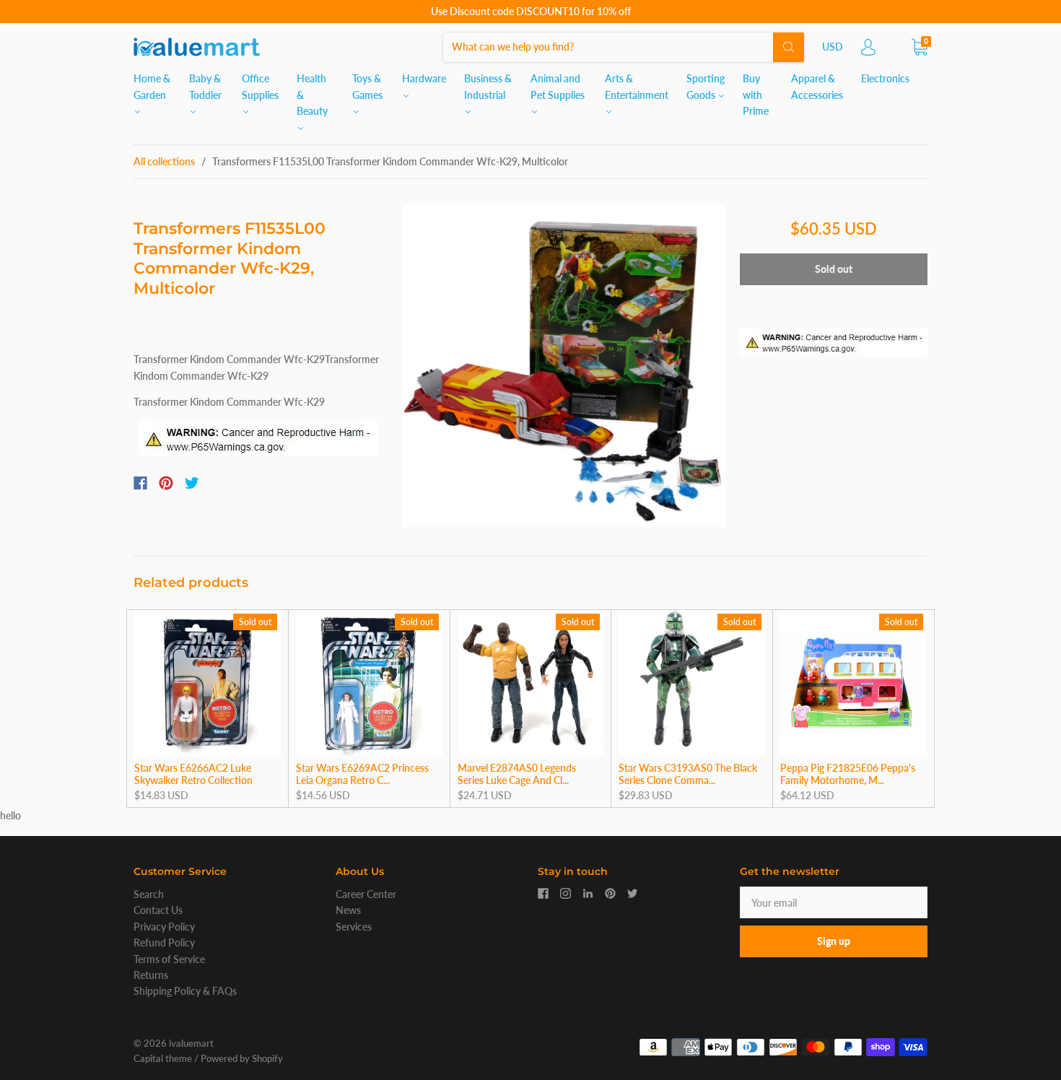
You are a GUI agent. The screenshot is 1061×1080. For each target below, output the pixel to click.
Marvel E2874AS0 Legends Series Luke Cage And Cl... (517, 774)
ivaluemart (191, 1043)
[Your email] (833, 902)
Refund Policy (164, 942)
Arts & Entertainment (636, 86)
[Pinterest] (166, 483)
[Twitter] (192, 483)
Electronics (885, 78)
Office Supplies (260, 86)
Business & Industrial (488, 86)
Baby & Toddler (205, 86)
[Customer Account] (868, 51)
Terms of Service (169, 959)
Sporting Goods (705, 86)
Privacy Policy (164, 926)
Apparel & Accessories (817, 86)
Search (149, 894)
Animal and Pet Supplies (557, 86)
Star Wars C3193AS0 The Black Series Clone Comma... (688, 774)
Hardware (424, 78)
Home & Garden (152, 86)
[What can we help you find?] (623, 46)
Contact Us (158, 910)
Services (354, 926)
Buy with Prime (756, 94)
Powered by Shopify (242, 1058)
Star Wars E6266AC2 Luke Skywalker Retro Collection (193, 774)
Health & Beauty (312, 94)
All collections (164, 161)
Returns (151, 975)
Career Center (366, 894)
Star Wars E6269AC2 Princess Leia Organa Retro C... (362, 774)
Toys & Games (367, 86)
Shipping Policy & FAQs (185, 991)
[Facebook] (140, 483)
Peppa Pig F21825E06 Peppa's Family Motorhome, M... (847, 774)
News (348, 910)
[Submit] (788, 46)
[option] (564, 365)
